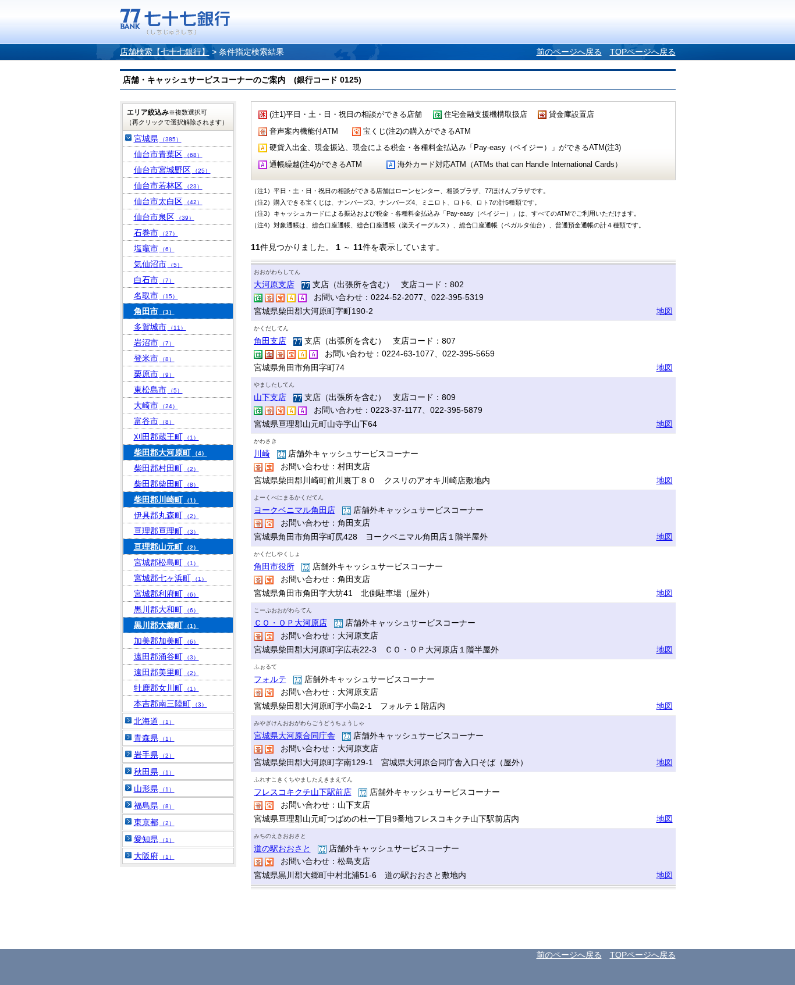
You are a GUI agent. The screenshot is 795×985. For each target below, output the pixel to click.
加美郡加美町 (166, 640)
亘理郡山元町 (166, 546)
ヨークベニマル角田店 (294, 510)
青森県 (154, 738)
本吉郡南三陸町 (170, 703)
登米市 (154, 358)
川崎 (262, 453)
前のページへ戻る (569, 51)
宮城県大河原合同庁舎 (294, 735)
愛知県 (154, 839)
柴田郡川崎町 (166, 499)
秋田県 (154, 771)
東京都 (154, 822)
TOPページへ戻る (643, 51)
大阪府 (154, 856)
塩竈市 (154, 248)
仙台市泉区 (164, 217)
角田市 (154, 311)
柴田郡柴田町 (166, 483)
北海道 (154, 721)
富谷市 (154, 421)
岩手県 (154, 754)
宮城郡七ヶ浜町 (170, 578)
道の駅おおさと (282, 848)
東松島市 (158, 389)
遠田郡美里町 (166, 672)
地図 (664, 311)
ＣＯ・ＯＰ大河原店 (290, 622)
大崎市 (156, 405)
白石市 (154, 279)
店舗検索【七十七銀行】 (165, 51)
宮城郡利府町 (166, 593)
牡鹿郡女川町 (166, 688)
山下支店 (270, 397)
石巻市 (156, 232)
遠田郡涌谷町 (166, 656)
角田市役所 (274, 566)
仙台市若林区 (168, 185)
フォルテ (270, 679)
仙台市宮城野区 (172, 169)
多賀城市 (160, 326)
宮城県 (158, 138)
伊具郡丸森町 (166, 515)
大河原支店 (274, 284)
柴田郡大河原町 (170, 452)
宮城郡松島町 (166, 562)
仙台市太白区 (168, 201)
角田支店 (270, 340)
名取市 (156, 295)
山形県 (154, 788)
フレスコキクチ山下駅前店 (303, 792)
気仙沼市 (158, 264)
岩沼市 (154, 342)
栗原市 (154, 374)
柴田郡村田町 (166, 468)
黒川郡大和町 (166, 609)
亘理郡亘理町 (166, 531)
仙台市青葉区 (168, 154)
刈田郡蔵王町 (166, 436)
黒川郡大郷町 (166, 625)
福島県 (154, 805)
